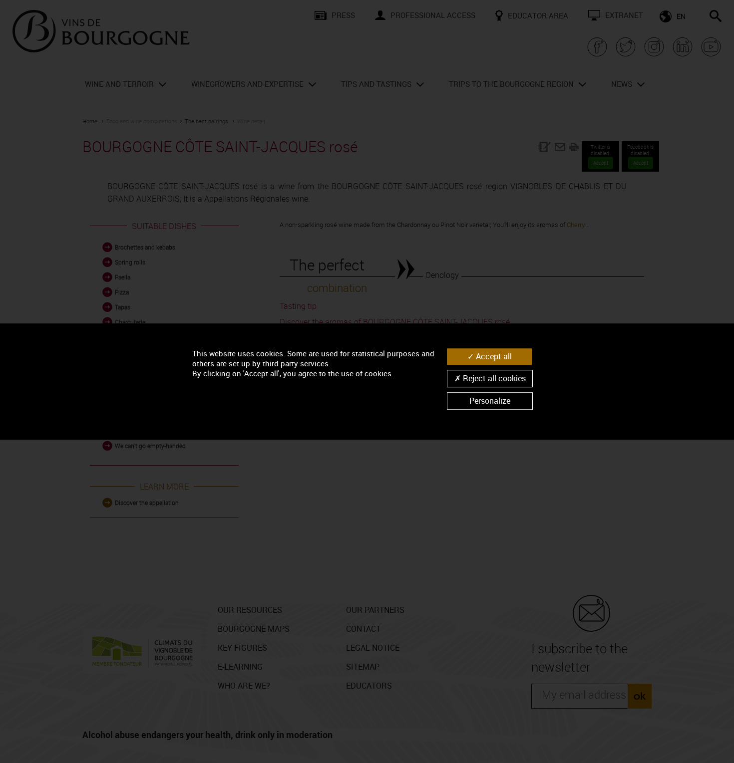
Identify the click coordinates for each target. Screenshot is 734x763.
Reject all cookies (493, 378)
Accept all (493, 356)
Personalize (489, 400)
